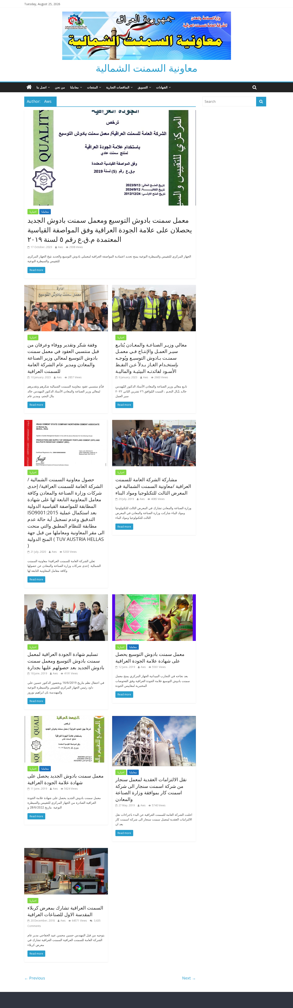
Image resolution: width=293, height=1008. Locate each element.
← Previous (34, 978)
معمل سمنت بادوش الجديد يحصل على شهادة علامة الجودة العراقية (65, 779)
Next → (189, 978)
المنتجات (92, 87)
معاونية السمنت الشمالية (147, 67)
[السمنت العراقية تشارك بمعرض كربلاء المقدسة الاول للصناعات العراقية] (66, 850)
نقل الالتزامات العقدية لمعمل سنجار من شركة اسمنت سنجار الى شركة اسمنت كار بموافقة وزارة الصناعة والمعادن (151, 789)
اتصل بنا (41, 87)
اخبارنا (33, 211)
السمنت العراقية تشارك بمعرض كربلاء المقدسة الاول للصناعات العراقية (65, 910)
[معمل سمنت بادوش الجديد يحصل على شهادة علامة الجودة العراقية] (66, 718)
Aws (60, 247)
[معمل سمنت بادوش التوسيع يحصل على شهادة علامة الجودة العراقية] (154, 597)
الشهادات (162, 87)
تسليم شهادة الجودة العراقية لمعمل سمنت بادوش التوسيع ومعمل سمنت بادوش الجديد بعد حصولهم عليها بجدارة (65, 660)
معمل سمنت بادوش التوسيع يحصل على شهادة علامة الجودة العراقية (149, 657)
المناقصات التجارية (117, 87)
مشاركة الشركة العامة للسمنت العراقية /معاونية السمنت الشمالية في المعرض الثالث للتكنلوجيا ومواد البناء (153, 486)
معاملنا (74, 87)
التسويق (143, 87)
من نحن (60, 87)
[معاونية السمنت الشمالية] (29, 87)
